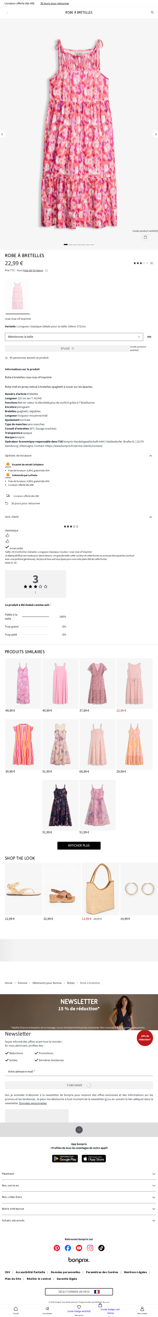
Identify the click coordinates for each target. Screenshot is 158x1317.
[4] (79, 244)
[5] (83, 244)
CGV (7, 1272)
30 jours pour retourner (54, 3)
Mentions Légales (135, 1272)
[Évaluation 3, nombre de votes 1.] (140, 263)
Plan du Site (13, 1279)
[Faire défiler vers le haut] (79, 1129)
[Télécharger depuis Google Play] (65, 1158)
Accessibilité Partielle (30, 1272)
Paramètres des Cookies (102, 1272)
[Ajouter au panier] (145, 237)
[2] (70, 244)
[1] (66, 244)
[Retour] (7, 12)
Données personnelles (33, 1103)
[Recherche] (152, 12)
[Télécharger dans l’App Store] (94, 1158)
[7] (92, 244)
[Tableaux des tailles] (149, 337)
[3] (75, 244)
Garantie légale (67, 1279)
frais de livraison (33, 270)
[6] (88, 244)
